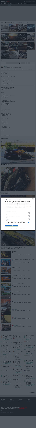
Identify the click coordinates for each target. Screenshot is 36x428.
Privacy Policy (23, 228)
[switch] (29, 213)
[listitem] (18, 211)
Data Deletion (13, 228)
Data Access (18, 228)
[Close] (33, 199)
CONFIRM (11, 225)
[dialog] (18, 214)
